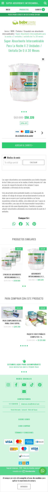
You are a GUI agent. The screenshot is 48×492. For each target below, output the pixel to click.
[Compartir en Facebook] (21, 224)
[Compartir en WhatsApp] (14, 224)
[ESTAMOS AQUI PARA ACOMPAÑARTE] (24, 361)
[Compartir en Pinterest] (34, 224)
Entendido (24, 486)
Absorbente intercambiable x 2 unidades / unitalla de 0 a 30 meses (36, 275)
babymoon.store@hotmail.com (30, 404)
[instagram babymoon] (8, 385)
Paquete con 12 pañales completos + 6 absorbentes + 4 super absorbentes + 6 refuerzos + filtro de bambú (36, 335)
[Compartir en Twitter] (27, 224)
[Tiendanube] (24, 472)
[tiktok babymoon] (32, 385)
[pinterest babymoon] (40, 385)
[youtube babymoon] (24, 385)
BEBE (12, 31)
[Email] (24, 391)
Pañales (19, 31)
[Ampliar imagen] (43, 59)
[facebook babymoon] (16, 385)
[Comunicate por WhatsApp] (42, 470)
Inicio (7, 31)
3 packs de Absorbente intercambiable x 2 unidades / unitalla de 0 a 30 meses (12, 276)
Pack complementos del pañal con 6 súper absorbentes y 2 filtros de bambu (12, 322)
